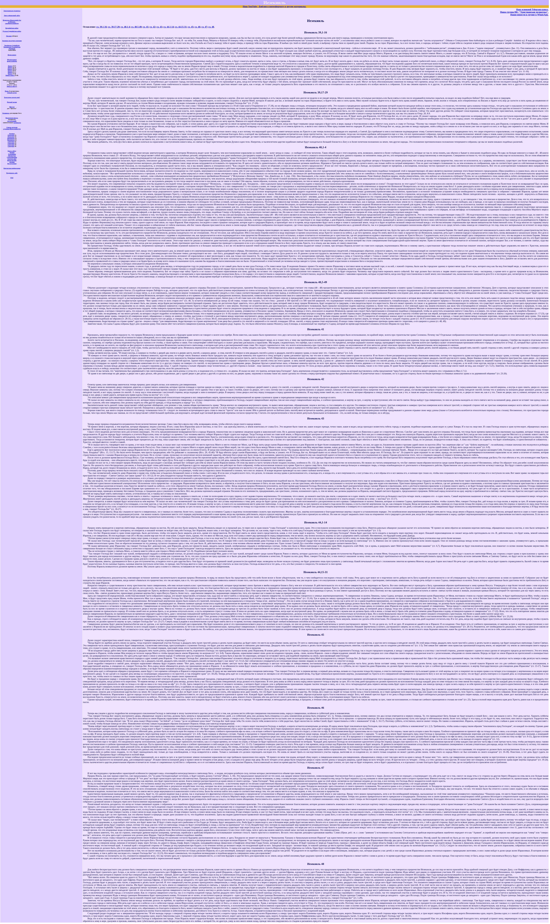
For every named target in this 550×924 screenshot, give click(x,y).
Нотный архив (12, 102)
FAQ (11, 178)
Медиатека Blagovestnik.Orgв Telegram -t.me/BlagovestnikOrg (12, 21)
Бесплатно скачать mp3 (12, 97)
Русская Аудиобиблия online (12, 31)
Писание (9, 36)
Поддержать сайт (11, 173)
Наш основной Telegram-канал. (532, 9)
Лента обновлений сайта (12, 15)
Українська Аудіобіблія (11, 45)
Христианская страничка (12, 11)
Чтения (12, 152)
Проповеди (10, 138)
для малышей (11, 121)
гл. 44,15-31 (180, 27)
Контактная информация (12, 168)
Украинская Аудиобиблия (11, 47)
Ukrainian (12, 48)
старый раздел (12, 93)
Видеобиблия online (11, 28)
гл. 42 (152, 27)
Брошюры (5, 113)
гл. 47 (204, 27)
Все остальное (11, 163)
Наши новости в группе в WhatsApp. (529, 14)
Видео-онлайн (11, 160)
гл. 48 (211, 27)
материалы (17, 122)
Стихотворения (12, 157)
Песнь (7, 91)
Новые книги (10, 75)
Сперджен (11, 141)
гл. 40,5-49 (136, 27)
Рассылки (11, 135)
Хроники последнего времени (12, 41)
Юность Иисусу (12, 86)
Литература (12, 156)
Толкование (12, 154)
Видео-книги (12, 55)
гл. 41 (145, 27)
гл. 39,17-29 (113, 27)
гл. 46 (197, 27)
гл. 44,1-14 (168, 27)
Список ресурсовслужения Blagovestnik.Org (12, 128)
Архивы (11, 133)
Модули (11, 107)
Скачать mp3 (12, 159)
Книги (10, 66)
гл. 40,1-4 (125, 27)
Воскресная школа (12, 118)
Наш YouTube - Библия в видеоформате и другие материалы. (274, 6)
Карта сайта (12, 151)
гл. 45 (190, 27)
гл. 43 (159, 27)
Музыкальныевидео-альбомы (12, 60)
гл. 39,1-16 (101, 27)
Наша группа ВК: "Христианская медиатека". (524, 12)
